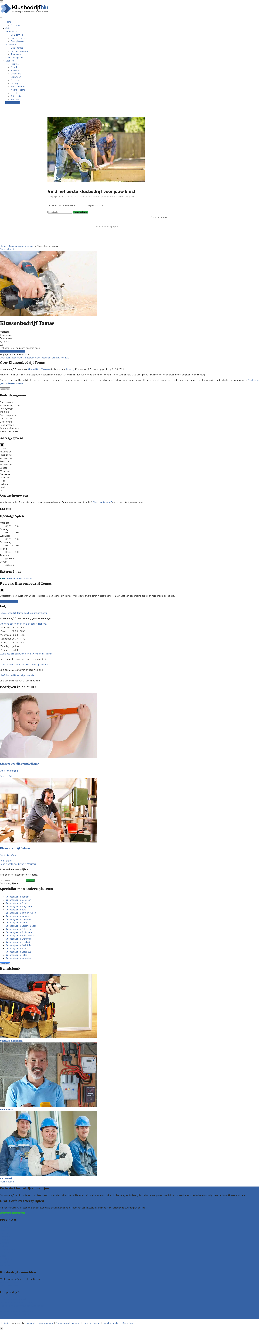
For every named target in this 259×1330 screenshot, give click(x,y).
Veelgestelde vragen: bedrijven (15, 1314)
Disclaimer (76, 1323)
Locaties (9, 60)
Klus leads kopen (8, 1282)
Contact (4, 1317)
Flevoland (15, 67)
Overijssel (15, 80)
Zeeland (15, 99)
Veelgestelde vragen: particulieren (16, 1311)
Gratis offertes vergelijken (12, 351)
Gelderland (16, 73)
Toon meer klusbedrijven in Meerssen (18, 864)
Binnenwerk (11, 31)
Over (2, 357)
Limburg (14, 83)
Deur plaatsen (17, 41)
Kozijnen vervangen (20, 51)
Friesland (15, 70)
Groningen (16, 77)
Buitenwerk (10, 44)
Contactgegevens (32, 357)
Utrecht (14, 93)
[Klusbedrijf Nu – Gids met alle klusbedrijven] (25, 13)
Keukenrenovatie (19, 38)
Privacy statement (44, 1323)
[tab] (129, 613)
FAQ (67, 357)
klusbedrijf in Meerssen (39, 369)
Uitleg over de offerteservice (14, 1299)
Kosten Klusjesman (14, 57)
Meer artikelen (7, 1181)
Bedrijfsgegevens (14, 357)
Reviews (60, 357)
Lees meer (5, 389)
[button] (24, 613)
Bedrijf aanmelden (9, 1285)
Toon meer (5, 964)
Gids (7, 28)
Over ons (15, 25)
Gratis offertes (12, 102)
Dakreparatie (17, 47)
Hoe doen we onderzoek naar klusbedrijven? (22, 1305)
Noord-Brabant (18, 86)
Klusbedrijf (5, 1323)
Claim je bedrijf (7, 249)
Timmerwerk (17, 54)
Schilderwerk (17, 34)
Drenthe (15, 64)
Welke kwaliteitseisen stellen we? (16, 1302)
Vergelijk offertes (80, 212)
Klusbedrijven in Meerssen (21, 246)
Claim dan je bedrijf (102, 502)
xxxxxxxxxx (6, 451)
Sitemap (30, 1323)
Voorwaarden (62, 1323)
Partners (87, 1323)
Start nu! (30, 880)
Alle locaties (6, 1265)
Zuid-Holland (17, 96)
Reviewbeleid (128, 1323)
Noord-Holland (18, 89)
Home (8, 21)
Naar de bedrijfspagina (107, 226)
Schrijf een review (9, 601)
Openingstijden (48, 357)
